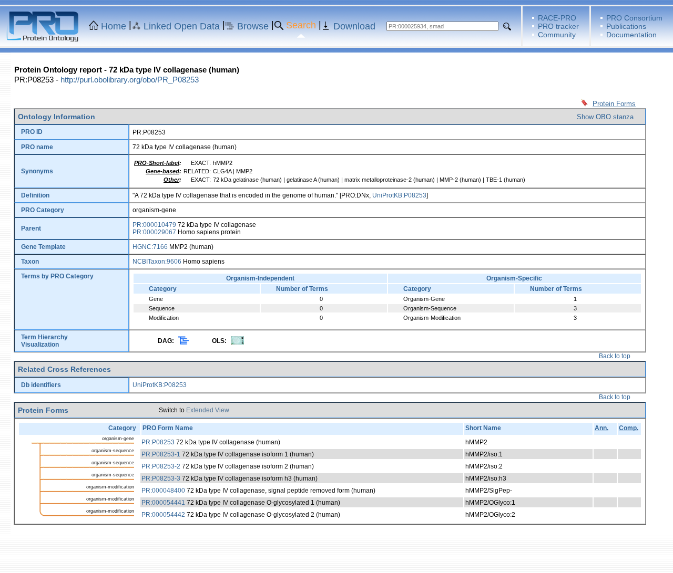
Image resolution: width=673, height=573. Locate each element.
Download (354, 26)
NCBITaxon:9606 (156, 261)
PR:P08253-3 (160, 478)
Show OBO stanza (605, 117)
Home (113, 26)
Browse (253, 26)
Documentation (631, 34)
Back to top (614, 356)
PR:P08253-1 (160, 454)
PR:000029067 (154, 232)
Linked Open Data (182, 26)
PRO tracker (558, 26)
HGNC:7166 (150, 247)
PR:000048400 (163, 490)
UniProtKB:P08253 (399, 195)
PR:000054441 (163, 502)
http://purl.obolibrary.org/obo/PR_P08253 (129, 79)
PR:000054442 (163, 514)
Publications (626, 26)
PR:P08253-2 (160, 466)
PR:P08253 (158, 442)
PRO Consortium (634, 18)
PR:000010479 (154, 224)
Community (557, 34)
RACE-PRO (557, 18)
